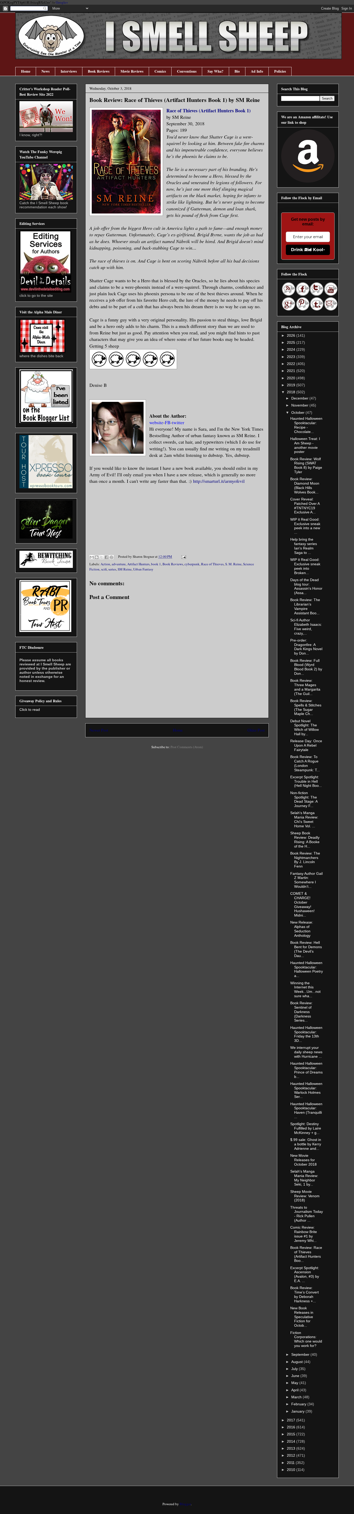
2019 (291, 385)
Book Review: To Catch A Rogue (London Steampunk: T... (305, 763)
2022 (291, 364)
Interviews (69, 71)
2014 (291, 1441)
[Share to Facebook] (106, 557)
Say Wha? (215, 71)
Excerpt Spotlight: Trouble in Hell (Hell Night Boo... (306, 781)
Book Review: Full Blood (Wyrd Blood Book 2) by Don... (306, 667)
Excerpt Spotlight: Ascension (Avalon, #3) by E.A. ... (304, 1274)
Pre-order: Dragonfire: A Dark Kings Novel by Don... (306, 646)
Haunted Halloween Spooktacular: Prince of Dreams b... (306, 1069)
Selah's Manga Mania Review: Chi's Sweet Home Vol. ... (304, 819)
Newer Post (98, 730)
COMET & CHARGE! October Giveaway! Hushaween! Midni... (302, 904)
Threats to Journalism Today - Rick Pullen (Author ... (306, 1213)
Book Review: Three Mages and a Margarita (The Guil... (305, 687)
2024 (291, 349)
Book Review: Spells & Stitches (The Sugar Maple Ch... (305, 707)
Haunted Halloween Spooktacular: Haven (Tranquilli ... (306, 1110)
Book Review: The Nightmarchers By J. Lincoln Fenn (305, 859)
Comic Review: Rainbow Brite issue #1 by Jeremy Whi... (303, 1233)
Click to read (29, 709)
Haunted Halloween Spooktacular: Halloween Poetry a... (306, 969)
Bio (237, 71)
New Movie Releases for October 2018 (303, 1159)
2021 (291, 371)
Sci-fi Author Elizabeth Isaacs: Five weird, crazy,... (306, 626)
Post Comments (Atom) (187, 747)
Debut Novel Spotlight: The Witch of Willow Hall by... (304, 727)
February (299, 1404)
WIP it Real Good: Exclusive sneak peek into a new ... (305, 525)
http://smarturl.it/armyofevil (219, 481)
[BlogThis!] (96, 557)
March (297, 1397)
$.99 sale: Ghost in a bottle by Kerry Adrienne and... (305, 1144)
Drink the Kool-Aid (308, 249)
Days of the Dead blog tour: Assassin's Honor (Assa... (306, 586)
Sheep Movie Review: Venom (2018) (305, 1195)
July (295, 1369)
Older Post (256, 730)
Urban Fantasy (143, 569)
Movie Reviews (132, 71)
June (295, 1376)
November (300, 405)
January (298, 1411)
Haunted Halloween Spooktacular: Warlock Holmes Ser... (306, 1090)
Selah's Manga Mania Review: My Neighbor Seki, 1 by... (304, 1177)
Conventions (186, 71)
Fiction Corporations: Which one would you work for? (306, 1339)
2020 (291, 378)
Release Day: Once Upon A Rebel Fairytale (306, 745)
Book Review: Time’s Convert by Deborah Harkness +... (304, 1294)
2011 (291, 1463)
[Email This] (91, 557)
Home (25, 71)
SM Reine (125, 569)
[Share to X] (101, 557)
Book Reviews (98, 71)
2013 (291, 1448)
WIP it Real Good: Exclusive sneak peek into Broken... (305, 566)
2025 (291, 342)
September (300, 1354)
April (295, 1390)
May (295, 1383)
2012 (291, 1455)
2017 (291, 1420)
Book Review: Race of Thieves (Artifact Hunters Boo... (306, 1254)
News (45, 71)
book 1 (156, 564)
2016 (291, 1427)
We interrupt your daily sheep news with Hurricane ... (306, 1051)
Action (105, 564)
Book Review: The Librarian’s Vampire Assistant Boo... (305, 606)
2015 (291, 1434)
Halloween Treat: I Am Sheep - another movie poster (305, 445)
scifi (104, 569)
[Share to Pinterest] (111, 557)
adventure (119, 564)
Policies (280, 71)
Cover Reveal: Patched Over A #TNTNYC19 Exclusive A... (305, 505)
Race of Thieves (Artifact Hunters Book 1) (208, 110)
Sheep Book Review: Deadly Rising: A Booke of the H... (305, 839)
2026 (291, 335)
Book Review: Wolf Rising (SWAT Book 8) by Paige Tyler (306, 465)
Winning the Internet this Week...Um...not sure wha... (305, 989)
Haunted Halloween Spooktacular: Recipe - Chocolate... (306, 424)
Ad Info (257, 71)
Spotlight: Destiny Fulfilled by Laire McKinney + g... (305, 1128)
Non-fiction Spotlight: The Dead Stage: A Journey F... (303, 799)
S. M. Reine (233, 564)
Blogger (185, 1504)
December (300, 398)
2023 (291, 357)
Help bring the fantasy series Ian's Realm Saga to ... (303, 545)
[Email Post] (183, 556)
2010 (291, 1470)
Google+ (62, 2)
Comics (160, 71)
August (297, 1362)
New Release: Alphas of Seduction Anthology (301, 928)
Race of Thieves (212, 564)
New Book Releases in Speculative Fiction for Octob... (301, 1316)
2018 (291, 392)
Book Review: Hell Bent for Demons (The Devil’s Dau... (306, 949)
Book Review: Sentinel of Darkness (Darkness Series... (301, 1011)
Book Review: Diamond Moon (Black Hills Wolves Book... (304, 485)
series (112, 569)
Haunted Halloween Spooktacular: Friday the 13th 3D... (306, 1034)
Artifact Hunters (138, 564)
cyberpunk (192, 564)
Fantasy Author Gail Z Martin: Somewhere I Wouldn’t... (306, 880)
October (298, 412)
